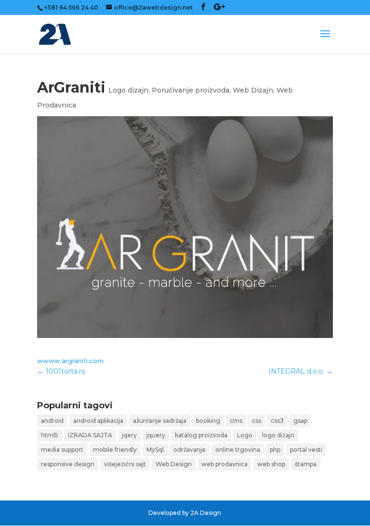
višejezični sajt (125, 464)
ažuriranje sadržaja (159, 420)
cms (236, 420)
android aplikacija (98, 420)
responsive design (67, 464)
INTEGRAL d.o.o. (300, 371)
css (256, 420)
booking (208, 420)
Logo (244, 435)
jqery (129, 435)
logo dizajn (278, 435)
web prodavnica (224, 464)
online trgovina (237, 449)
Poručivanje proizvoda (190, 90)
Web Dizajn (253, 90)
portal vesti (306, 449)
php (275, 449)
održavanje (189, 449)
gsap (300, 420)
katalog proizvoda (201, 435)
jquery (155, 435)
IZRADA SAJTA (90, 435)
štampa (306, 464)
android (52, 420)
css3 (277, 420)
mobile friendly (115, 449)
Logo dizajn (128, 90)
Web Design (174, 464)
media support (62, 449)
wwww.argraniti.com (70, 360)
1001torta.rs (61, 371)
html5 (49, 435)
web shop (271, 464)
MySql (155, 449)
